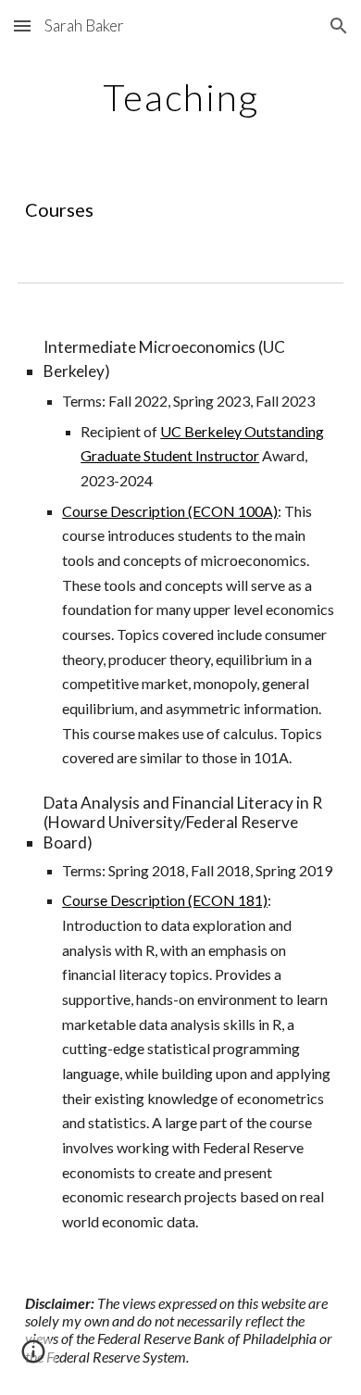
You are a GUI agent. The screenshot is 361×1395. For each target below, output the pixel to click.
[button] (22, 25)
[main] (180, 97)
